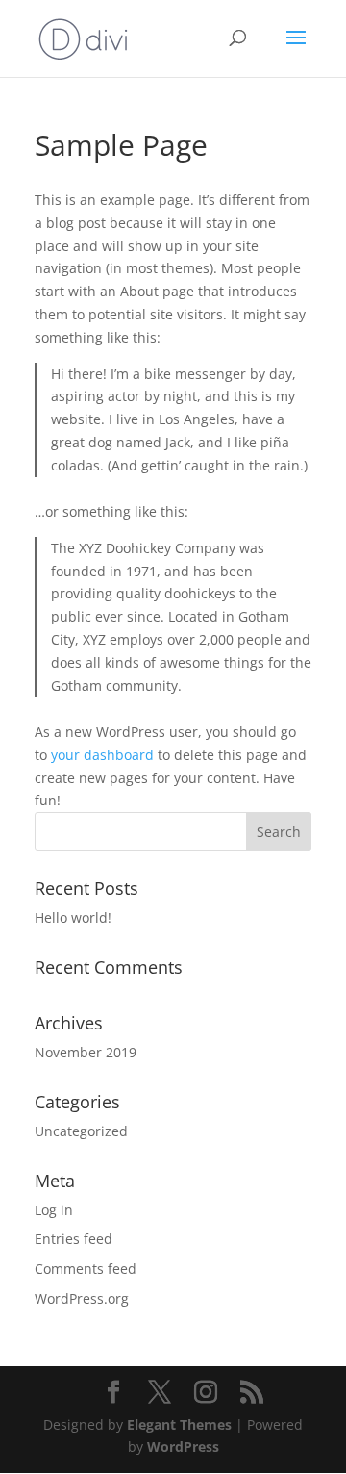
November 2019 (85, 1052)
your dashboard (102, 755)
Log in (54, 1210)
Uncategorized (81, 1131)
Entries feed (73, 1239)
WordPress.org (82, 1298)
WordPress (183, 1446)
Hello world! (73, 917)
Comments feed (85, 1268)
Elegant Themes (179, 1424)
